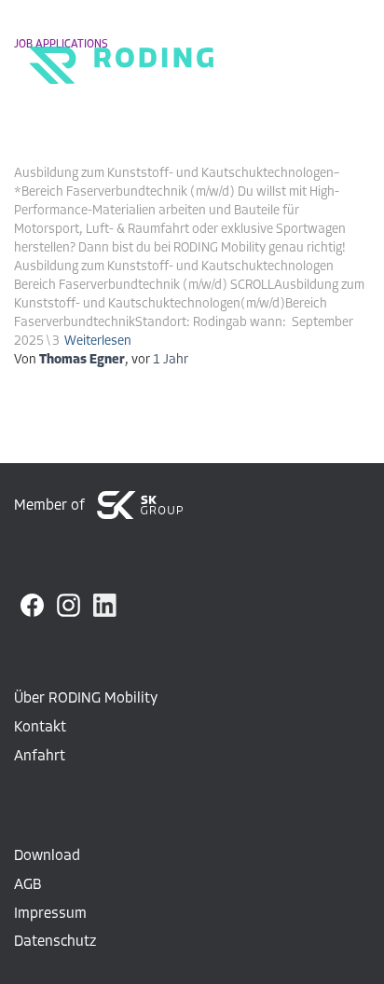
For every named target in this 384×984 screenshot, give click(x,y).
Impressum (50, 914)
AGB (27, 885)
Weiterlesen (97, 341)
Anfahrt (39, 756)
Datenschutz (55, 942)
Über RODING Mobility (86, 698)
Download (47, 856)
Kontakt (40, 727)
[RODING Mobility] (114, 51)
